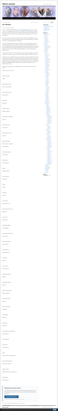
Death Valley (49, 117)
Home (5, 18)
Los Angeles (49, 118)
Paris (47, 78)
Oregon (49, 157)
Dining (11, 403)
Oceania (46, 165)
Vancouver (48, 111)
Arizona (49, 148)
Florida (48, 125)
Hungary (47, 82)
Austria (47, 71)
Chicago (49, 131)
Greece (47, 80)
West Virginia (49, 145)
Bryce (48, 149)
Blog (10, 18)
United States (47, 112)
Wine (16, 403)
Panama (47, 68)
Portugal (47, 93)
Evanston (49, 132)
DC (47, 124)
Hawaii (48, 129)
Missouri (49, 136)
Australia (47, 166)
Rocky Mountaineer (46, 25)
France (47, 77)
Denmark (47, 72)
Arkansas (48, 114)
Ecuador (47, 170)
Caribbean (46, 57)
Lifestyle (45, 37)
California (48, 115)
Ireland (47, 84)
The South (48, 139)
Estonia (47, 75)
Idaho (48, 152)
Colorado (49, 150)
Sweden (47, 99)
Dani (23, 18)
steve (13, 27)
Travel (26, 18)
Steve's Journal (8, 4)
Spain (46, 97)
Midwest (48, 133)
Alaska (48, 113)
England (47, 73)
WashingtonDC (49, 164)
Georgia (49, 141)
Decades (20, 18)
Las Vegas (49, 153)
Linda (45, 36)
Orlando (13, 403)
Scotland (47, 95)
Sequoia (49, 121)
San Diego (49, 119)
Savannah (49, 143)
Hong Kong (47, 55)
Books (8, 18)
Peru (46, 171)
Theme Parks (46, 41)
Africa (46, 52)
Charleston (49, 140)
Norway (47, 91)
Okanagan (48, 110)
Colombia (47, 169)
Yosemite (49, 123)
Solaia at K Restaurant (35, 22)
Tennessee (49, 144)
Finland (47, 76)
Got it (55, 409)
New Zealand (47, 167)
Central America (47, 62)
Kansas (49, 135)
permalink (23, 403)
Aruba (47, 58)
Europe (46, 70)
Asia (45, 54)
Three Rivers (49, 122)
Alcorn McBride (46, 33)
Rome (47, 88)
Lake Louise (48, 109)
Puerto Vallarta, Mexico (47, 28)
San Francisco (49, 120)
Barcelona (48, 98)
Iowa (48, 134)
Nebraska (49, 155)
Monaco (47, 90)
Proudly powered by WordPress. (48, 407)
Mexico (47, 67)
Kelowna (48, 108)
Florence (48, 86)
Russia (47, 94)
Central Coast (49, 116)
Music (29, 18)
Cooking (46, 39)
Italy (46, 85)
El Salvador (45, 30)
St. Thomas (47, 61)
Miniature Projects (38, 18)
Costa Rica (47, 64)
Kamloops (48, 107)
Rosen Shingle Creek (26, 29)
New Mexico (49, 156)
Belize (46, 63)
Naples (48, 87)
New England (48, 137)
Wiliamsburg (49, 146)
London (48, 74)
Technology (45, 43)
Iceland (47, 83)
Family (16, 18)
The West (48, 147)
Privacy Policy (49, 409)
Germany (47, 79)
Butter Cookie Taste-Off (6, 22)
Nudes (33, 18)
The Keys (49, 128)
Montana (49, 154)
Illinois (48, 130)
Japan (46, 56)
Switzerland (47, 100)
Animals (46, 38)
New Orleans (49, 142)
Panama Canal (48, 69)
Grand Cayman (48, 59)
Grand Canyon (50, 151)
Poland (47, 92)
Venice (47, 89)
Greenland (47, 81)
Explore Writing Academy (11, 396)
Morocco (47, 53)
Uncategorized (46, 172)
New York (48, 138)
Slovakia (47, 96)
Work (13, 18)
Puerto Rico (47, 60)
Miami (48, 126)
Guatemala (47, 66)
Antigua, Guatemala (46, 29)
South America (47, 168)
